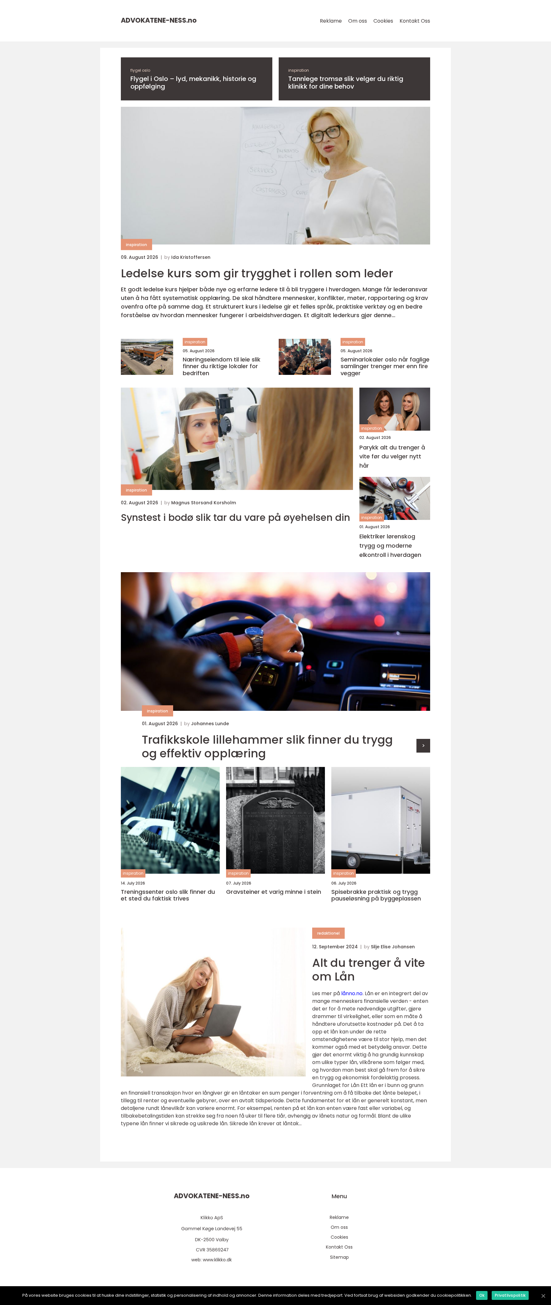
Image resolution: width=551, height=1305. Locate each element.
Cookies (383, 21)
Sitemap (339, 1257)
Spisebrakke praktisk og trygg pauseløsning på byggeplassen (376, 895)
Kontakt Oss (415, 21)
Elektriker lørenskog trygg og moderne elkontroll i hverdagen (390, 545)
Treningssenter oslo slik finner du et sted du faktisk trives (168, 895)
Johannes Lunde (210, 723)
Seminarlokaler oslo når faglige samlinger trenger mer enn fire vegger (385, 366)
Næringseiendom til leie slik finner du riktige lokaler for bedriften (222, 366)
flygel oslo (140, 70)
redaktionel (328, 933)
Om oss (357, 21)
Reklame (331, 21)
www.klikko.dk (217, 1260)
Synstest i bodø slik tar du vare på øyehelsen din (235, 517)
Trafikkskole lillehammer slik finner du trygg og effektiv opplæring (267, 746)
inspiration (298, 70)
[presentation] (423, 746)
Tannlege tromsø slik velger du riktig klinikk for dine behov (345, 82)
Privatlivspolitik (510, 1295)
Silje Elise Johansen (393, 946)
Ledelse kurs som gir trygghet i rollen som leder (257, 273)
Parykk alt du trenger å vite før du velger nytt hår (392, 456)
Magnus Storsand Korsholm (203, 502)
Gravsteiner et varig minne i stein (273, 891)
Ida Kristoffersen (190, 257)
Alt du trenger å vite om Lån (368, 970)
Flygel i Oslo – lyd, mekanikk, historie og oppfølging (193, 82)
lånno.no (352, 993)
